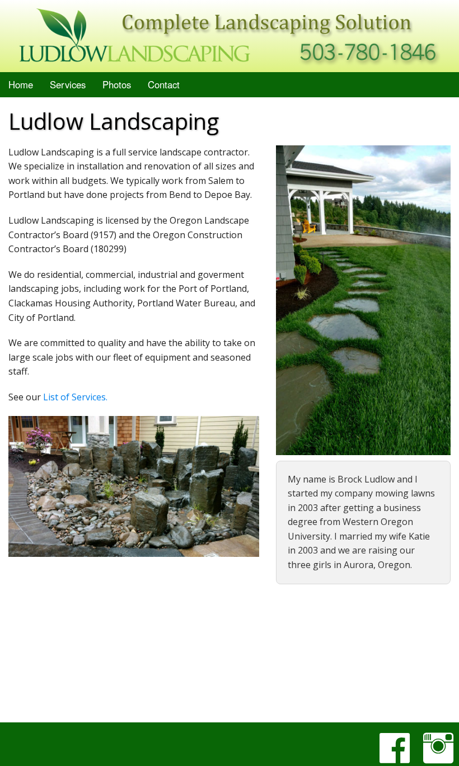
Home (20, 84)
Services (68, 84)
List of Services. (75, 397)
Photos (116, 84)
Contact (164, 84)
